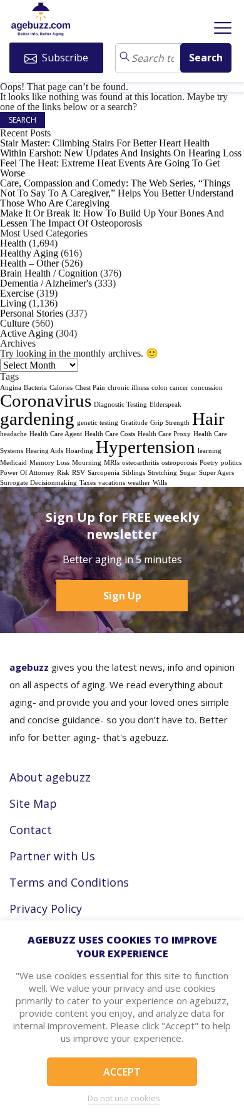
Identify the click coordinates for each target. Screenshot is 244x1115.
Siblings (133, 472)
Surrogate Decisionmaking (38, 482)
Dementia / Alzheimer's (46, 283)
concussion (207, 387)
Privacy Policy (45, 908)
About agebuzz (50, 777)
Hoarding (79, 450)
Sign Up (122, 596)
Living (13, 303)
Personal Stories (31, 313)
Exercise (17, 293)
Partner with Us (52, 855)
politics (231, 462)
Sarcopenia (103, 472)
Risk (63, 472)
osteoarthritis (140, 462)
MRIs (111, 462)
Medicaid (13, 462)
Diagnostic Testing (120, 404)
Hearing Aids (44, 450)
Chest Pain (90, 387)
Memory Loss (49, 462)
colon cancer (169, 387)
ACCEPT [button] (122, 1072)
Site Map (33, 803)
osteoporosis (179, 462)
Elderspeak (165, 404)
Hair (208, 419)
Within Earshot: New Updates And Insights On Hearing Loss (120, 153)
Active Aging (26, 333)
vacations (111, 482)
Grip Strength (170, 422)
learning (209, 450)
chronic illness (128, 387)
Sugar (188, 472)
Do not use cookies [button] (124, 1098)
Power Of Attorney (27, 472)
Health (13, 243)
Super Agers (216, 472)
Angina (10, 387)
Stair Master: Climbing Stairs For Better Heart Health (105, 143)
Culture (14, 323)
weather (139, 482)
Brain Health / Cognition (49, 273)
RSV (78, 472)
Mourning (86, 462)
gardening (37, 419)
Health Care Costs (109, 433)
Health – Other (29, 263)
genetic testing (97, 422)
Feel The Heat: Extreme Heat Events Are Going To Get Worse (110, 168)
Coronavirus (45, 400)
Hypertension (145, 447)
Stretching (162, 472)
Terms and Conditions (69, 882)
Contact (30, 829)
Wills (160, 482)
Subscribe (63, 57)
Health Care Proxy (164, 433)
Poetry (209, 462)
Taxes (87, 482)
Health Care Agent (55, 433)
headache (13, 433)
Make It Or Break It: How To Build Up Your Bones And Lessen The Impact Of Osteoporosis (112, 218)
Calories (61, 387)
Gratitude (134, 422)
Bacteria (35, 387)
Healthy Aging (29, 253)
